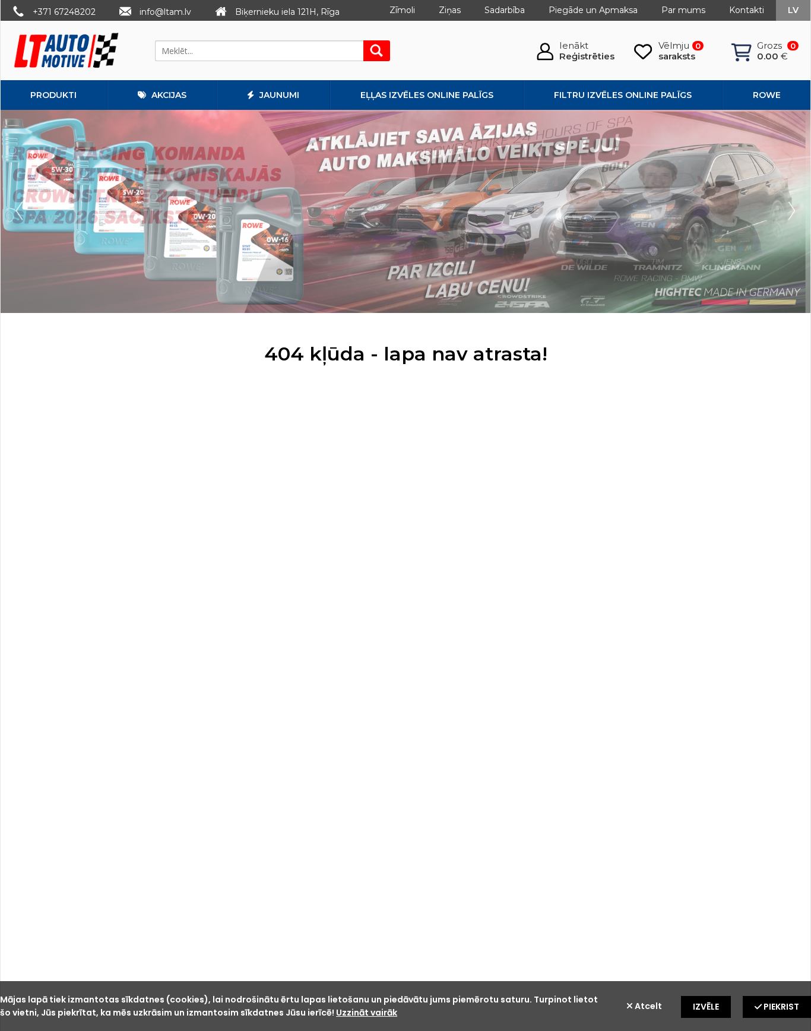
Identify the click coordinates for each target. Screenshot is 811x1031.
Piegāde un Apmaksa (593, 10)
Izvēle (706, 1007)
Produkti (53, 95)
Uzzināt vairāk (366, 1013)
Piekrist (780, 1007)
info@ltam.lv (165, 12)
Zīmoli (402, 10)
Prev (21, 211)
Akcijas (167, 95)
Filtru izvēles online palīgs (623, 95)
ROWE (767, 95)
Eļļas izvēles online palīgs (426, 95)
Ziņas (450, 10)
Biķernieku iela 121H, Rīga (287, 12)
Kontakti (746, 10)
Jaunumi (278, 95)
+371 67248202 (64, 12)
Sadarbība (504, 10)
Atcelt (647, 1006)
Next (789, 211)
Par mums (683, 10)
